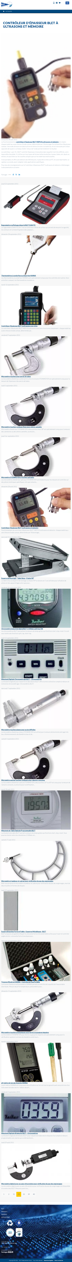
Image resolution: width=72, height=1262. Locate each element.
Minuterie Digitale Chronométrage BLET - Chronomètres (21, 679)
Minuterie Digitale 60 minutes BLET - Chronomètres (19, 1133)
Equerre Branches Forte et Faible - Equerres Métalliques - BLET (23, 932)
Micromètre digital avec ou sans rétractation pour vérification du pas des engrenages (31, 1184)
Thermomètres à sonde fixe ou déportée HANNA (18, 276)
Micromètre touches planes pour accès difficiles (18, 730)
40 (34, 1194)
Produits (4, 1211)
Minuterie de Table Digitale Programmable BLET (18, 831)
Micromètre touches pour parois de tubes (16, 376)
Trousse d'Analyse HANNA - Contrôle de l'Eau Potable (20, 982)
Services (4, 1214)
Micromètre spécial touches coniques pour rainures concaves (23, 780)
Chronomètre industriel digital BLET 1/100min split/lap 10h (22, 629)
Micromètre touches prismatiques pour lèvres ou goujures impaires (25, 1032)
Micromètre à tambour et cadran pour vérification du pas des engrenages (27, 881)
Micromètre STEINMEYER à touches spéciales (17, 477)
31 (14, 1194)
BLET (2, 1208)
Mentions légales (48, 1260)
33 (24, 1194)
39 (29, 1194)
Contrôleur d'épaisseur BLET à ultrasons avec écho (19, 326)
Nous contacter (59, 1260)
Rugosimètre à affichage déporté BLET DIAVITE (18, 225)
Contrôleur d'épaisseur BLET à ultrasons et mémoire (19, 528)
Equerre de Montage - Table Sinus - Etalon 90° (17, 578)
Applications (5, 1217)
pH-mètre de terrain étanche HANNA (14, 1083)
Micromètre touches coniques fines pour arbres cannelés (21, 427)
